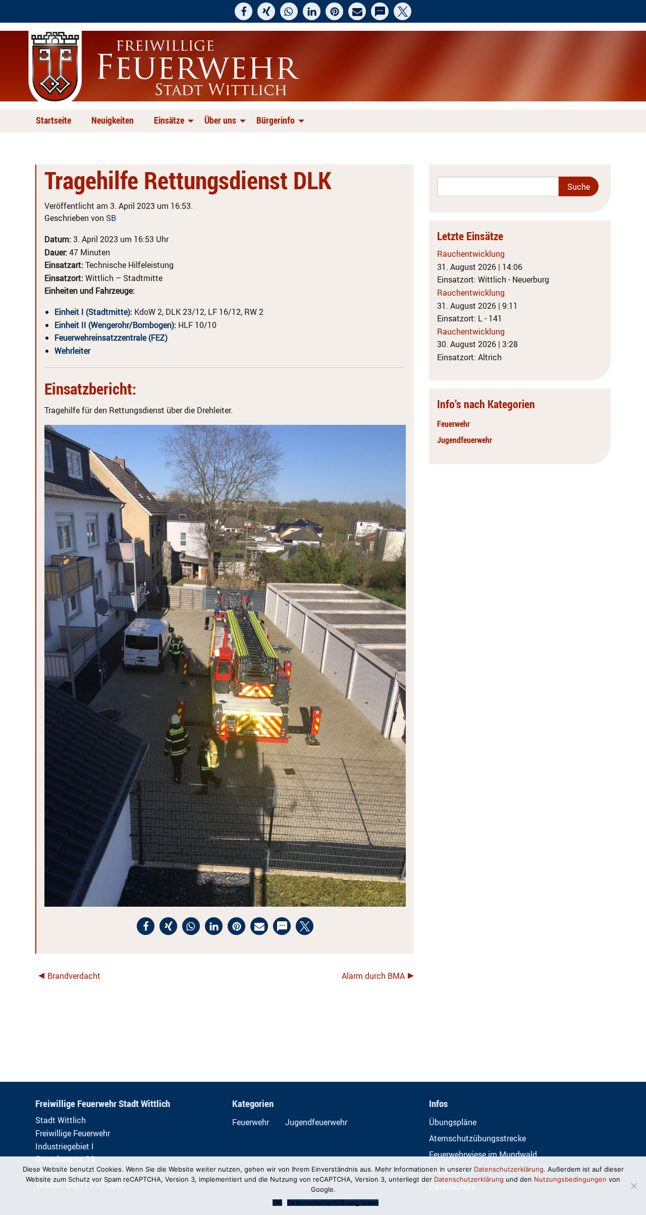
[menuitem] (55, 120)
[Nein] (633, 1186)
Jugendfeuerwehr (464, 440)
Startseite (53, 120)
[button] (243, 11)
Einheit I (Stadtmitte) (92, 311)
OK (277, 1202)
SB (111, 218)
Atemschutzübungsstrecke (477, 1138)
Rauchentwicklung (471, 253)
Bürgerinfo (275, 120)
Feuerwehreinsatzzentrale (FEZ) (111, 337)
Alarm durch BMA (373, 975)
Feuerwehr (453, 423)
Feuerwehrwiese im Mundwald (483, 1154)
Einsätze (169, 120)
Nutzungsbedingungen (570, 1179)
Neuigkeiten (112, 120)
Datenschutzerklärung (509, 1169)
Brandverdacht (73, 975)
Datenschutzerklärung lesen (333, 1202)
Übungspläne (452, 1122)
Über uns (220, 120)
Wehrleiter (72, 350)
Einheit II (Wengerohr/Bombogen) (114, 324)
